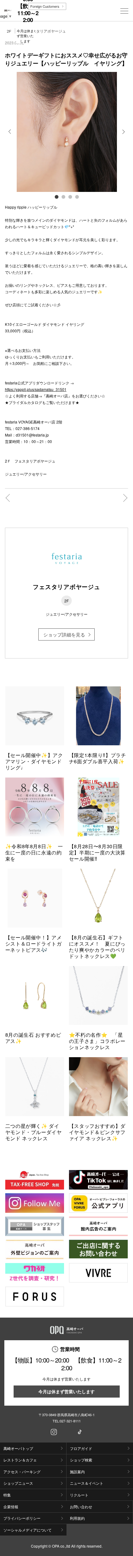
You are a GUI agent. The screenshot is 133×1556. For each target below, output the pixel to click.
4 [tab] (76, 196)
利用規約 (77, 1518)
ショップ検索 (81, 1459)
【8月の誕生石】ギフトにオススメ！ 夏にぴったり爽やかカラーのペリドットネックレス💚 (97, 947)
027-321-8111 (70, 1420)
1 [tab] (56, 196)
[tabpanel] (66, 132)
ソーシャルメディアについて (27, 1529)
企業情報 (10, 1506)
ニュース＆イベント (86, 1483)
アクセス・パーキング (22, 1471)
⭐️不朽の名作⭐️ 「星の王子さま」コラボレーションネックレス (97, 1041)
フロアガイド (81, 1448)
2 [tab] (63, 196)
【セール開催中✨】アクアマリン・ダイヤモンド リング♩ (36, 761)
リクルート (79, 1494)
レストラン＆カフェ (20, 1459)
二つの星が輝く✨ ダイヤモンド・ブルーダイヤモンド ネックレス (33, 1132)
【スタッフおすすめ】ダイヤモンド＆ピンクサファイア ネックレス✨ (97, 1132)
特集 (7, 1494)
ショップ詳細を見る (64, 634)
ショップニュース (18, 1483)
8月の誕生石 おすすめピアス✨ (33, 1037)
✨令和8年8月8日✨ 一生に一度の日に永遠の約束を (34, 852)
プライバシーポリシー (22, 1518)
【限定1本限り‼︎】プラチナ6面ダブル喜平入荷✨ (97, 758)
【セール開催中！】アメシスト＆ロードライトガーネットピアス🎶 (33, 943)
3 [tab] (69, 196)
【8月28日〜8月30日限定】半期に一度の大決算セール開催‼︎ (97, 852)
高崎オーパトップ (18, 1448)
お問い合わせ (81, 1506)
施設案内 (77, 1471)
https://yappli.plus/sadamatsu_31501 (35, 389)
